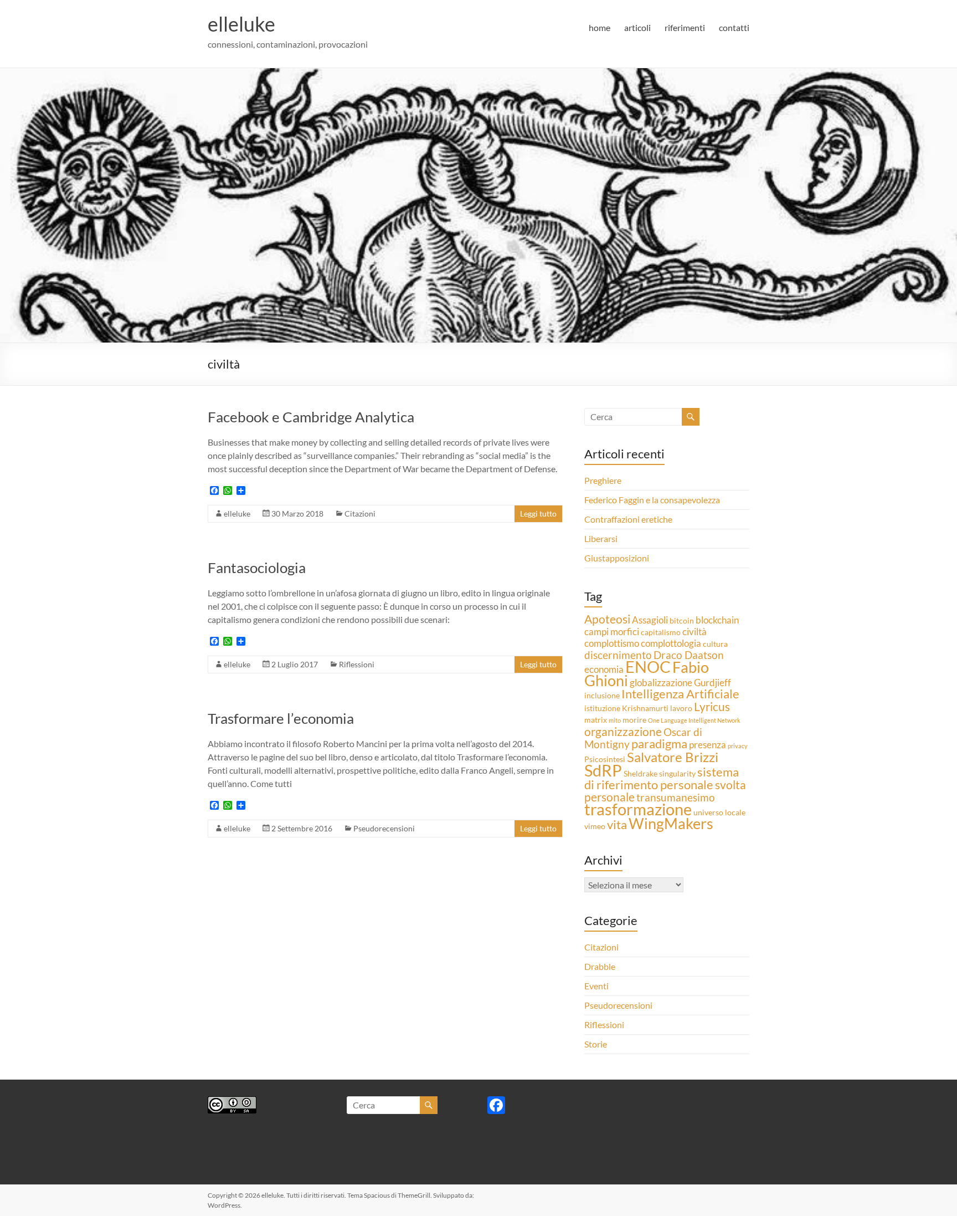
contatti (734, 27)
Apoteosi (607, 619)
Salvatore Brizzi (672, 757)
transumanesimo (675, 797)
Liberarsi (601, 538)
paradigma (659, 743)
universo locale (719, 812)
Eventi (596, 985)
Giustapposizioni (616, 558)
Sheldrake (640, 773)
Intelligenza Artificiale (680, 693)
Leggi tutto (538, 513)
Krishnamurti (645, 708)
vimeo (594, 826)
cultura (715, 643)
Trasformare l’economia (281, 718)
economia (604, 669)
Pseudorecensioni (384, 828)
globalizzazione (661, 682)
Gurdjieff (712, 682)
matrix (595, 719)
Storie (595, 1044)
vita (617, 824)
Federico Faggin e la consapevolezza (652, 499)
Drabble (599, 966)
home (599, 27)
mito (615, 720)
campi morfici (611, 631)
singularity (677, 773)
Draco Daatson (689, 654)
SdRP (603, 770)
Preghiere (602, 480)
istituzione (602, 708)
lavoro (681, 708)
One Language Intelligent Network (694, 720)
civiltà (694, 631)
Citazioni (359, 513)
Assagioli (650, 620)
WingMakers (671, 823)
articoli (637, 27)
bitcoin (682, 620)
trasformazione (638, 809)
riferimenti (685, 27)
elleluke (241, 24)
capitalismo (661, 632)
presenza (707, 744)
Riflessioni (356, 664)
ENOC (648, 666)
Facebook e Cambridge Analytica (311, 417)
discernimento (618, 654)
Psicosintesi (604, 759)
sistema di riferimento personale (661, 778)
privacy (738, 745)
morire (634, 719)
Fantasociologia (257, 567)
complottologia (671, 643)
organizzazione (623, 731)
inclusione (602, 695)
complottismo (611, 643)
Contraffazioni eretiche (628, 519)
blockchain (717, 620)
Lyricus (712, 706)
